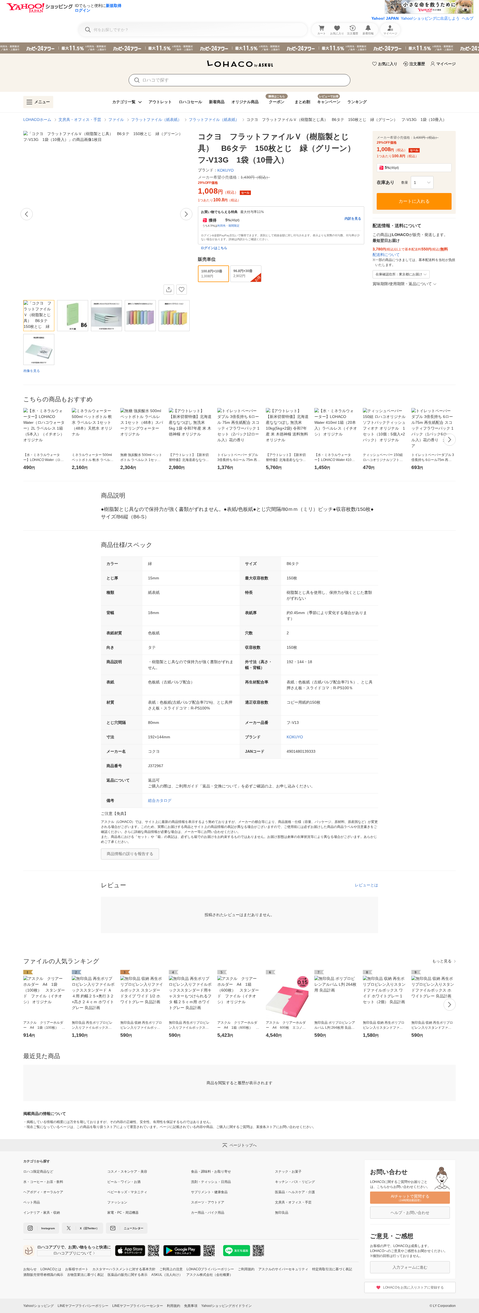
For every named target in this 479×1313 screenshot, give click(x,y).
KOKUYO (295, 737)
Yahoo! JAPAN (385, 18)
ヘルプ (467, 18)
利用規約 (173, 1305)
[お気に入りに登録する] (181, 290)
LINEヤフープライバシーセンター (137, 1305)
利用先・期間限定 (228, 225)
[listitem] (65, 1171)
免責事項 (190, 1305)
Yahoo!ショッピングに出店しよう (430, 18)
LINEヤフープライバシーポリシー (83, 1305)
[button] (422, 182)
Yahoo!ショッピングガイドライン (226, 1305)
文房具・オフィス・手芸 (79, 119)
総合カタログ (159, 800)
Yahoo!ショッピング (38, 1305)
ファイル (116, 119)
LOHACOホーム (37, 119)
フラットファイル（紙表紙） (156, 119)
